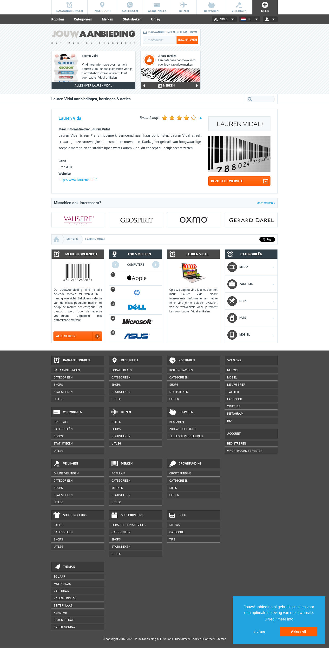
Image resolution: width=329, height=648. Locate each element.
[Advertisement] (241, 59)
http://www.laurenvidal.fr (78, 180)
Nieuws (174, 525)
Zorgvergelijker (182, 429)
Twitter (233, 392)
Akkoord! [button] (298, 632)
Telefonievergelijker (186, 436)
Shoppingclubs (74, 515)
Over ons (167, 639)
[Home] (57, 239)
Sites (173, 488)
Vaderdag (61, 591)
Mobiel (232, 377)
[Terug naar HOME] (93, 38)
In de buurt (129, 360)
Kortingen (187, 360)
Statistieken (132, 19)
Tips (172, 539)
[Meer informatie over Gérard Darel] (251, 220)
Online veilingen (66, 473)
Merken (107, 19)
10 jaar (59, 576)
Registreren (236, 443)
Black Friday (64, 620)
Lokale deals (122, 370)
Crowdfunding (190, 463)
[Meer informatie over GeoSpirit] (135, 220)
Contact (208, 639)
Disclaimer (182, 639)
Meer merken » (266, 203)
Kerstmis (60, 612)
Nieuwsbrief (236, 384)
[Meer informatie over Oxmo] (193, 220)
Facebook (234, 399)
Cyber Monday (65, 627)
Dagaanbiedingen (76, 360)
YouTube (233, 406)
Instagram (235, 413)
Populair (57, 19)
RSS (229, 421)
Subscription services (128, 525)
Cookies (195, 639)
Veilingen (70, 463)
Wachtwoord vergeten (244, 450)
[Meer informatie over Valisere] (77, 220)
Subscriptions (132, 515)
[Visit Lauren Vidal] (239, 170)
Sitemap (221, 639)
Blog (182, 515)
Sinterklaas (63, 605)
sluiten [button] (259, 632)
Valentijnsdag (65, 598)
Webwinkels (72, 412)
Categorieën (83, 19)
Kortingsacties (181, 370)
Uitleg (155, 19)
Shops (58, 384)
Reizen (126, 412)
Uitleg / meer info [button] (278, 619)
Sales (58, 525)
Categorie (176, 532)
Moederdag (62, 584)
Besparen (186, 412)
